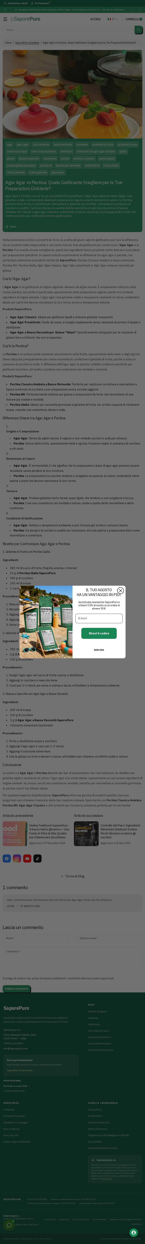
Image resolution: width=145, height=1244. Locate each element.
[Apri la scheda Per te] (133, 1232)
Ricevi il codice (99, 633)
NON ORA (99, 650)
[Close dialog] (120, 590)
